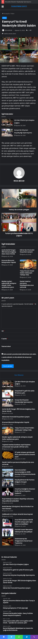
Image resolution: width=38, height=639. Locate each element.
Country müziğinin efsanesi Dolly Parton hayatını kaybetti (25, 491)
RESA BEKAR (8, 30)
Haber (12, 13)
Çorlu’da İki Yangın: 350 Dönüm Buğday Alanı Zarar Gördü (9, 252)
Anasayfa (6, 13)
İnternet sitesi (6, 346)
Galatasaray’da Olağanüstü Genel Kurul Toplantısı (23, 541)
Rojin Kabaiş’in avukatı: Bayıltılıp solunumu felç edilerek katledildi (18, 500)
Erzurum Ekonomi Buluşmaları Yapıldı (9, 261)
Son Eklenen (19, 375)
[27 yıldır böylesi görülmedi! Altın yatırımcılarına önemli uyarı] (7, 455)
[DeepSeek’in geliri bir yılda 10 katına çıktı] (7, 393)
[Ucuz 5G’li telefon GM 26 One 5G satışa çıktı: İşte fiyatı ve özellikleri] (7, 522)
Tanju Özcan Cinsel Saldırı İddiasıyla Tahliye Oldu (27, 273)
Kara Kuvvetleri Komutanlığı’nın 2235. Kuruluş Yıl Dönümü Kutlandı (25, 472)
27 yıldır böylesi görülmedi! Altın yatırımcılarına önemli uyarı (25, 454)
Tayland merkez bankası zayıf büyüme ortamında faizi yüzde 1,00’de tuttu (16, 446)
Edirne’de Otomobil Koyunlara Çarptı (27, 251)
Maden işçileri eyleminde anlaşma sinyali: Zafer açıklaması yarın (9, 284)
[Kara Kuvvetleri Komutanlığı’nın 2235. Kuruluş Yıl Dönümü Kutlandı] (7, 473)
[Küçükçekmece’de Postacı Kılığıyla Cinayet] (7, 482)
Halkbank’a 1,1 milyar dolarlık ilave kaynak (17, 514)
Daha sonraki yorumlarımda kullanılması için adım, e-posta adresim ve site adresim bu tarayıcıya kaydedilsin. (19, 357)
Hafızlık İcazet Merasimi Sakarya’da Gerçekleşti (24, 531)
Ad (3, 331)
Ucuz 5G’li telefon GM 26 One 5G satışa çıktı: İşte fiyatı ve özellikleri (24, 522)
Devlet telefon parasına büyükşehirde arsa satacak (27, 284)
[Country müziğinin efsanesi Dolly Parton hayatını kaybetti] (7, 492)
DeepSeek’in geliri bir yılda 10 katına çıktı (24, 392)
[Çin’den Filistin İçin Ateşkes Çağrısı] (7, 123)
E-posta (5, 338)
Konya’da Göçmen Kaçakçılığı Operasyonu (18, 2)
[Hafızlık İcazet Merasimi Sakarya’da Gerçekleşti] (7, 532)
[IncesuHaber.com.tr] (19, 6)
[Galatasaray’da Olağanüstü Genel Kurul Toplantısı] (7, 541)
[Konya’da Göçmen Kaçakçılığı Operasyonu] (7, 132)
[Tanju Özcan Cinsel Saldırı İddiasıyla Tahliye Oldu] (28, 264)
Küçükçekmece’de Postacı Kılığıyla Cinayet (24, 481)
